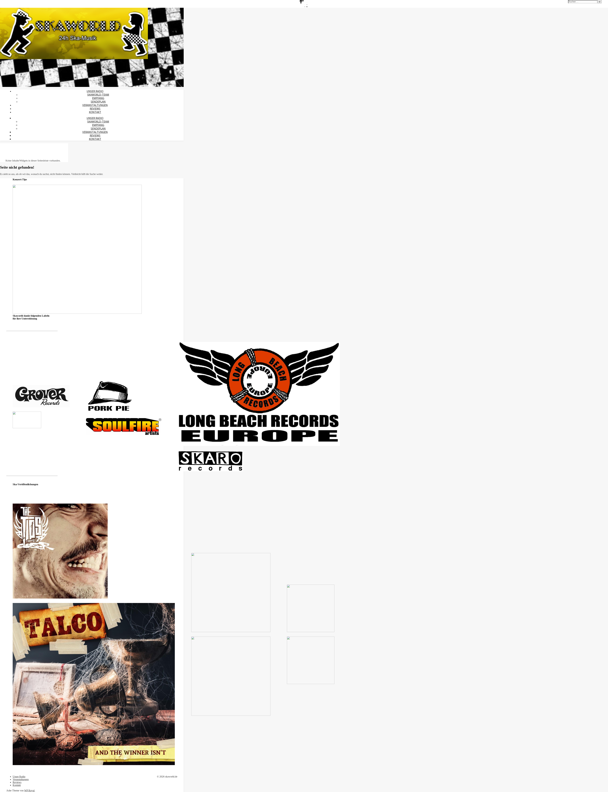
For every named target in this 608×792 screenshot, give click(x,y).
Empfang (98, 98)
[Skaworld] (74, 58)
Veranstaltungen (95, 105)
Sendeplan (98, 101)
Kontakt (95, 112)
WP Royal (29, 790)
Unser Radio (95, 91)
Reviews (95, 108)
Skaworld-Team (98, 94)
